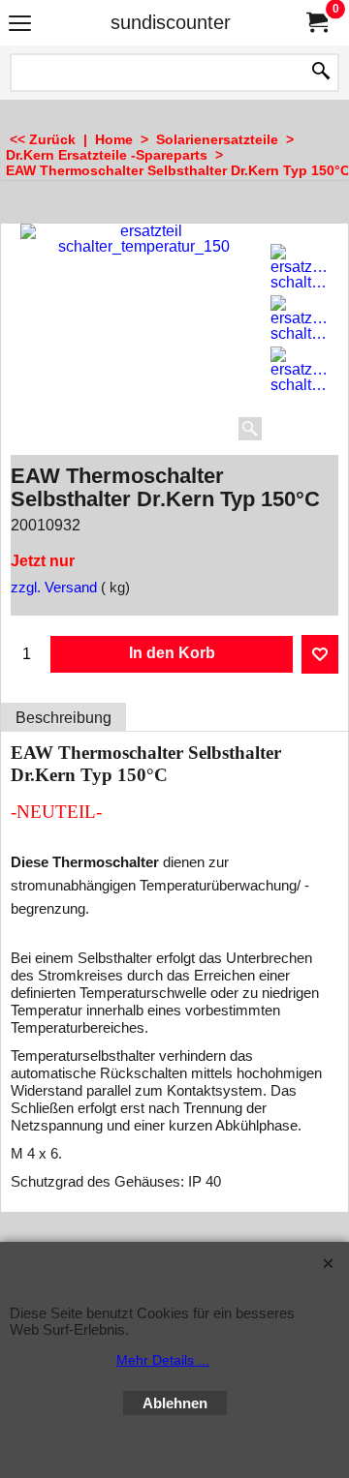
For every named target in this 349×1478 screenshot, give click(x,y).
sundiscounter (171, 22)
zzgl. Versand (54, 587)
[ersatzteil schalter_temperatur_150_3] (299, 318)
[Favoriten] (319, 654)
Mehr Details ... (162, 1360)
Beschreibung (63, 717)
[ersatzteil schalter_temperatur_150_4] (299, 370)
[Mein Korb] (316, 23)
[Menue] (20, 25)
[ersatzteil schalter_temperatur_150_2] (299, 267)
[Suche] (321, 72)
